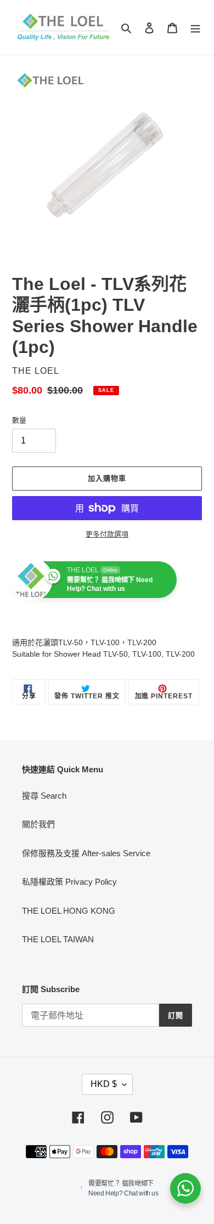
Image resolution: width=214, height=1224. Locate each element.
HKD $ (104, 1084)
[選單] (195, 27)
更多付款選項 (107, 534)
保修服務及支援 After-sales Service (86, 853)
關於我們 (38, 824)
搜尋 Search (44, 795)
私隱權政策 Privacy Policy (69, 881)
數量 (19, 420)
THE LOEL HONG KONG (68, 910)
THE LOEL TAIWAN (58, 939)
